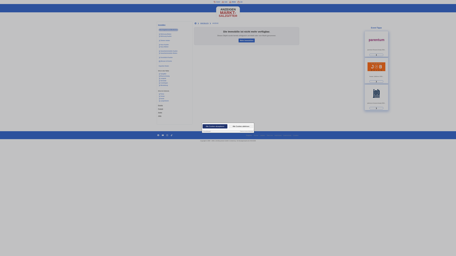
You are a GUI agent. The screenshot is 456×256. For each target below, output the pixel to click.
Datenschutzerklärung (246, 131)
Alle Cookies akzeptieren (215, 126)
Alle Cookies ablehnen (241, 126)
